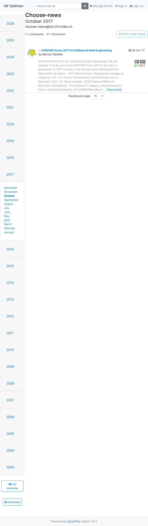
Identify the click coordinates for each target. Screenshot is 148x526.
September (11, 199)
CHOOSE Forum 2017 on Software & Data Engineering (76, 50)
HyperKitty (73, 521)
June (7, 212)
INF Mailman (13, 6)
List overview (12, 486)
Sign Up (138, 6)
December (10, 187)
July (6, 208)
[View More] (114, 89)
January (9, 232)
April (7, 220)
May (6, 216)
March (8, 224)
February (9, 228)
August (8, 203)
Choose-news (43, 15)
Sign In (122, 6)
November (10, 191)
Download (13, 502)
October (9, 195)
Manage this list (102, 6)
